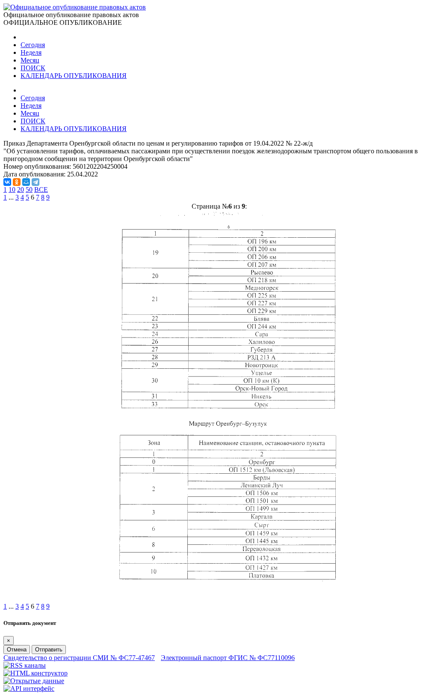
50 (29, 189)
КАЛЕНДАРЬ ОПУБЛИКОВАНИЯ (74, 75)
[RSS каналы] (24, 665)
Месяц (30, 60)
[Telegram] (35, 182)
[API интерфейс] (28, 688)
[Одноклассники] (17, 182)
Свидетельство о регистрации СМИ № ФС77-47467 (79, 657)
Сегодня (33, 44)
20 (20, 189)
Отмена (17, 649)
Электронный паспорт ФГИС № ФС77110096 (228, 657)
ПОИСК (33, 68)
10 (12, 189)
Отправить (48, 649)
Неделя (31, 52)
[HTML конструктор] (35, 673)
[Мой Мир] (26, 182)
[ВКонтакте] (7, 182)
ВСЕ (41, 189)
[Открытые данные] (33, 680)
